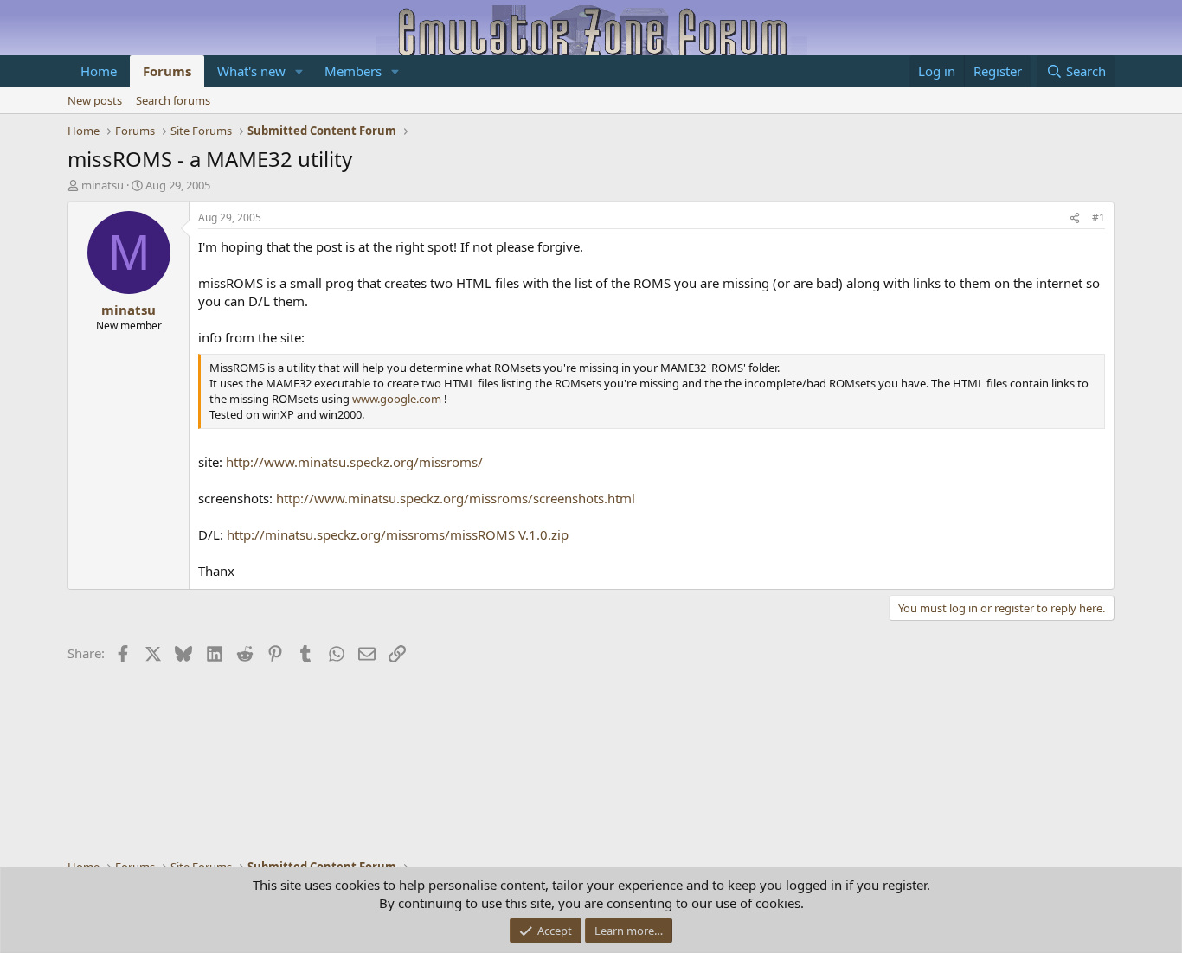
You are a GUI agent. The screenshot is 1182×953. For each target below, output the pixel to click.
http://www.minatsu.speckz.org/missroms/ (354, 461)
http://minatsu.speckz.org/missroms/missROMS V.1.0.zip (398, 534)
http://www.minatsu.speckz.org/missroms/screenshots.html (455, 498)
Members (353, 71)
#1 (1098, 217)
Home (98, 71)
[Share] (1074, 218)
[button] (299, 71)
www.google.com (396, 398)
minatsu (102, 185)
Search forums (173, 100)
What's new (251, 71)
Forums (167, 71)
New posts (94, 100)
